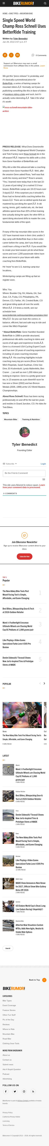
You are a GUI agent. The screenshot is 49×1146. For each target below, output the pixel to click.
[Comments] (33, 55)
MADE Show (19, 879)
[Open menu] (4, 3)
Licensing (6, 1121)
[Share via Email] (17, 55)
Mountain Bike (10, 419)
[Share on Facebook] (5, 55)
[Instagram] (23, 1091)
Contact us (7, 1060)
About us (6, 1055)
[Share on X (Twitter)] (11, 55)
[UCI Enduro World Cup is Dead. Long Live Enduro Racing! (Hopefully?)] (8, 906)
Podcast (6, 1074)
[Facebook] (5, 1091)
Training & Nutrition (31, 419)
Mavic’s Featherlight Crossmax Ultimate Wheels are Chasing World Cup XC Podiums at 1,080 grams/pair (18, 626)
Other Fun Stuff (9, 1015)
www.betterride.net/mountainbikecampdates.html (25, 315)
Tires (17, 811)
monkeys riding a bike (15, 94)
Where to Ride (9, 1029)
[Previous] (40, 683)
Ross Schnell (30, 154)
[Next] (44, 683)
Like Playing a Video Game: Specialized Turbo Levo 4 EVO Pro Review (17, 644)
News (5, 731)
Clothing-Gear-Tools (11, 1043)
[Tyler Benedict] (24, 433)
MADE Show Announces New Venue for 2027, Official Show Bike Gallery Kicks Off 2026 (31, 886)
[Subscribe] (32, 1091)
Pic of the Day (8, 1020)
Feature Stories (9, 1010)
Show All (7, 948)
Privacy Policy (8, 1113)
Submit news (8, 1064)
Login (43, 464)
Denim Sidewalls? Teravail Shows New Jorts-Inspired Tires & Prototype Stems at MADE (18, 661)
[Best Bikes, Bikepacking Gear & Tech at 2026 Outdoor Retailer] (8, 796)
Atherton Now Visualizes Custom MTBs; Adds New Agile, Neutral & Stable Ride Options (29, 928)
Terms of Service (8, 1125)
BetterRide (8, 83)
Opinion (18, 902)
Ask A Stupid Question (12, 1069)
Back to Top (34, 980)
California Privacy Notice (11, 1117)
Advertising (7, 1079)
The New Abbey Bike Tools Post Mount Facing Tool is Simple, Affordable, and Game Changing (16, 594)
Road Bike (7, 1039)
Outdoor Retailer (20, 791)
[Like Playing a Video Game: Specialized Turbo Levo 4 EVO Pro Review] (8, 861)
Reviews (18, 856)
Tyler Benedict (20, 39)
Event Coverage (9, 1005)
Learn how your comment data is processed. (24, 486)
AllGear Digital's (23, 1101)
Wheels (18, 765)
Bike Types (7, 1001)
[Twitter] (14, 1091)
